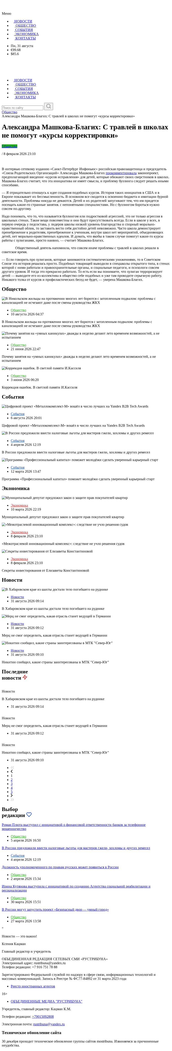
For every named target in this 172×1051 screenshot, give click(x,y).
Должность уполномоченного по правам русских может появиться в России (60, 867)
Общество (9, 146)
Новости (17, 597)
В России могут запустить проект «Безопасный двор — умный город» (55, 909)
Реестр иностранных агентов (33, 986)
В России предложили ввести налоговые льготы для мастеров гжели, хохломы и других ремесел (76, 848)
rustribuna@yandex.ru (49, 1024)
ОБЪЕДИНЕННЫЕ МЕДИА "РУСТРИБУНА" (46, 1001)
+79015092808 (43, 1016)
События (17, 414)
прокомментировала (121, 173)
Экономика (19, 505)
